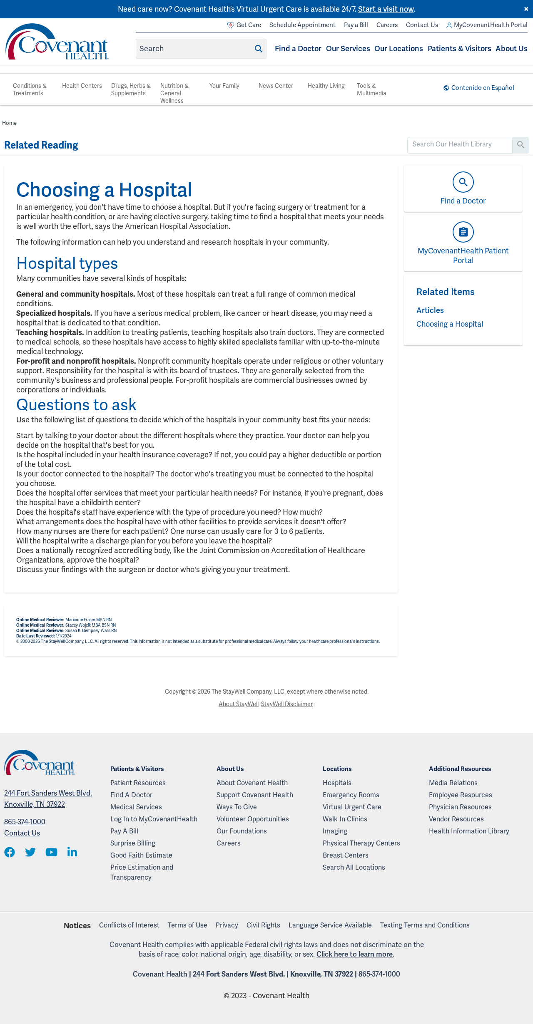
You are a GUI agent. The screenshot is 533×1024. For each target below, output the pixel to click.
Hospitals (337, 783)
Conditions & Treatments (30, 89)
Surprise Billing (132, 843)
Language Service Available (330, 925)
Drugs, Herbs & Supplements (131, 89)
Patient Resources (138, 783)
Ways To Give (237, 807)
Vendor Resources (456, 819)
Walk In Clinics (345, 819)
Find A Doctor (131, 795)
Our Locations (398, 48)
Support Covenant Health (255, 795)
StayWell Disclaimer (287, 704)
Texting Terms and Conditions (425, 925)
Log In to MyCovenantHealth (153, 819)
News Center (276, 85)
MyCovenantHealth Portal (491, 25)
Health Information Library (469, 831)
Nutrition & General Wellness (174, 93)
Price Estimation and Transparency (141, 872)
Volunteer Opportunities (253, 819)
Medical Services (136, 807)
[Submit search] (258, 49)
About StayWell (239, 704)
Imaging (335, 831)
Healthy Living (326, 85)
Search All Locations (354, 867)
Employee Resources (460, 795)
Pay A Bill (124, 831)
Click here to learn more (354, 954)
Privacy (227, 925)
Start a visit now (386, 9)
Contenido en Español (482, 88)
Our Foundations (242, 831)
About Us (512, 48)
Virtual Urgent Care (352, 807)
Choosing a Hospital (449, 324)
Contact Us (422, 25)
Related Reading (41, 145)
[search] (460, 144)
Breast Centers (346, 855)
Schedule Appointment (302, 25)
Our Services (348, 48)
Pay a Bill (356, 25)
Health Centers (82, 85)
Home (9, 122)
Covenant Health (160, 974)
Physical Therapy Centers (361, 843)
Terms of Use (187, 925)
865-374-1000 (24, 821)
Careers (387, 25)
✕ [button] (526, 9)
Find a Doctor (298, 48)
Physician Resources (460, 807)
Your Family (224, 85)
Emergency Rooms (351, 795)
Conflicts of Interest (129, 925)
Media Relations (453, 783)
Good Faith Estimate (141, 855)
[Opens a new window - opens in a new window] (9, 853)
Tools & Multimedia (371, 89)
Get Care (249, 25)
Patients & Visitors (459, 48)
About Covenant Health (252, 783)
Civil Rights (263, 925)
